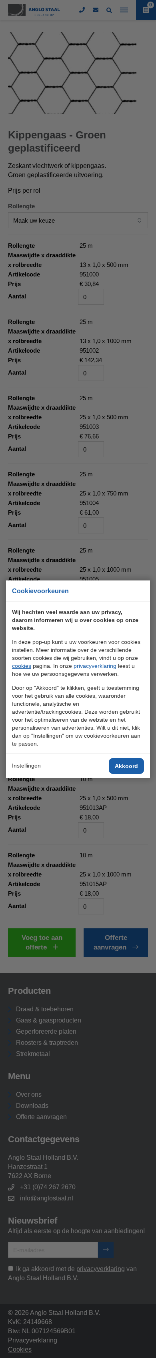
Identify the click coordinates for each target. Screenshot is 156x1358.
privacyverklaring (95, 666)
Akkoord (126, 766)
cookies (21, 666)
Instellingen (26, 765)
